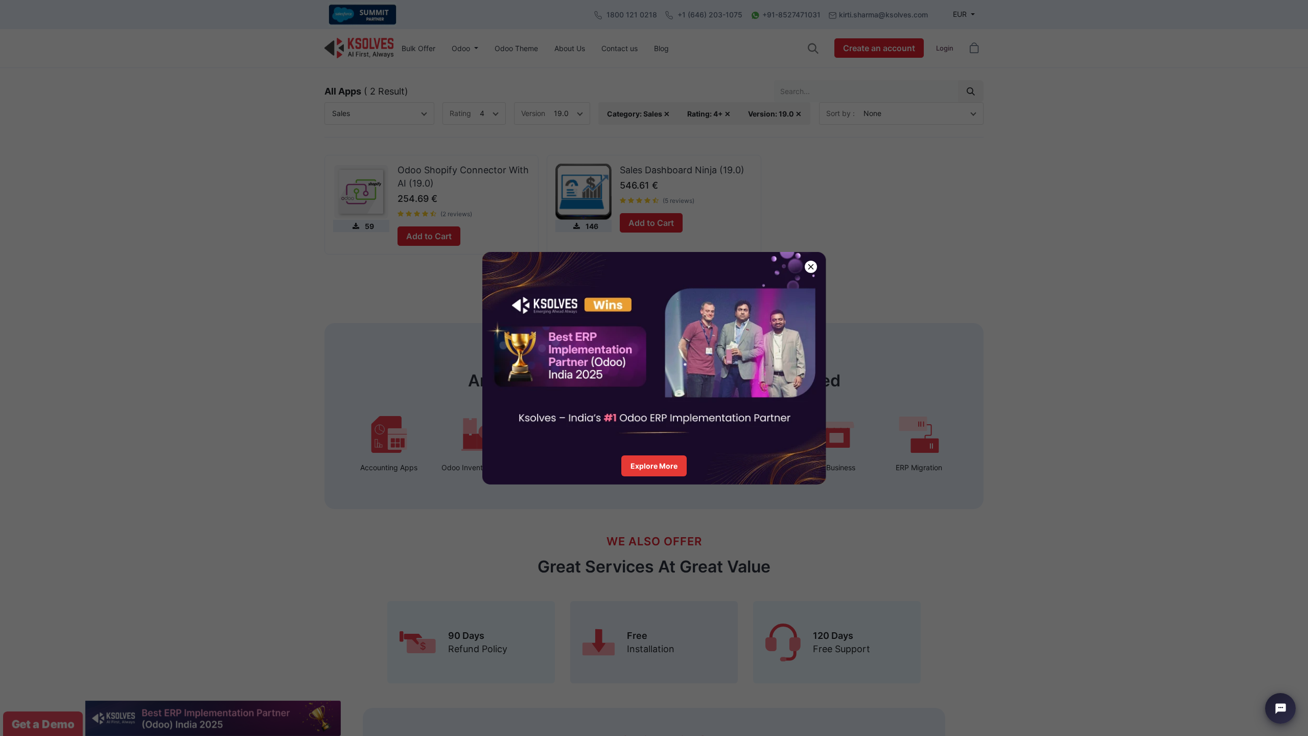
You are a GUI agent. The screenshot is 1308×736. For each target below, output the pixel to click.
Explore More (654, 466)
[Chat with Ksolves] (1280, 708)
